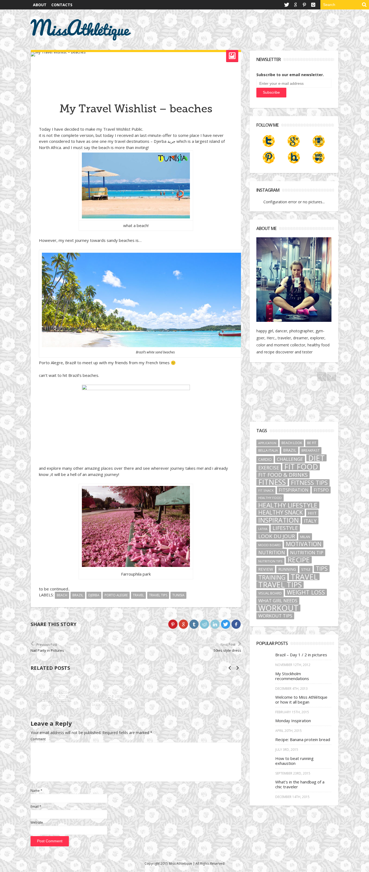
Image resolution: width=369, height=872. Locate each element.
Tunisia (178, 595)
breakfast (310, 450)
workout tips (275, 616)
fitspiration (293, 490)
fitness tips (309, 482)
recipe (299, 559)
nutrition (271, 552)
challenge (290, 459)
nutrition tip (306, 553)
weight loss (306, 592)
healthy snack (280, 512)
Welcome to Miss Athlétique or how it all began (301, 699)
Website (37, 822)
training (272, 577)
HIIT (312, 513)
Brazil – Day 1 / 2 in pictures (301, 654)
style (306, 569)
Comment (38, 739)
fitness (272, 482)
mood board (269, 545)
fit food (301, 466)
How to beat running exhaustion (294, 761)
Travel (138, 595)
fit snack (266, 490)
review (265, 569)
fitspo (321, 490)
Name (36, 790)
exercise (268, 467)
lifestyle (285, 528)
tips (322, 568)
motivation (303, 543)
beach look (291, 443)
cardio (265, 459)
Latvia (262, 529)
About (39, 4)
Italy (310, 521)
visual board (270, 593)
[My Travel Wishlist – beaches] (136, 54)
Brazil (77, 595)
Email (36, 806)
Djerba (93, 595)
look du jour (276, 536)
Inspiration (278, 520)
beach (62, 595)
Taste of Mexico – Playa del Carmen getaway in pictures (55, 696)
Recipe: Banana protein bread (302, 739)
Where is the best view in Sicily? (107, 698)
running (287, 569)
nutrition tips (270, 561)
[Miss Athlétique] (81, 29)
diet (316, 457)
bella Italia (268, 450)
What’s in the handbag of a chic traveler (299, 784)
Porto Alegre (116, 595)
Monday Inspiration (293, 720)
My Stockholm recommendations (292, 676)
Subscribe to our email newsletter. (290, 74)
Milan (305, 536)
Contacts (61, 4)
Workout (278, 607)
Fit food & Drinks (283, 474)
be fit (311, 443)
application (267, 443)
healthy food (270, 498)
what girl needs (277, 600)
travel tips (158, 595)
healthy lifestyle (287, 505)
